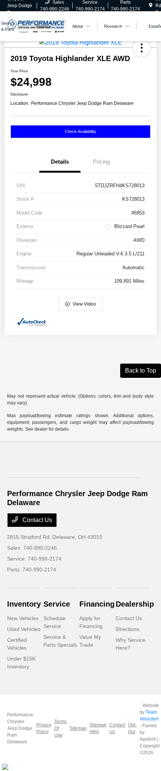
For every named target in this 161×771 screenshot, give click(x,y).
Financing (97, 604)
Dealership (135, 604)
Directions (127, 629)
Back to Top (140, 370)
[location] (150, 5)
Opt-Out (132, 728)
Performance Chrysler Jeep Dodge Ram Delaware (20, 728)
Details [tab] (60, 161)
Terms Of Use (60, 728)
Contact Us (36, 520)
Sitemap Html (97, 728)
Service (56, 604)
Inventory (24, 604)
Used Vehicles (23, 629)
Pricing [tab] (101, 161)
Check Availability (80, 131)
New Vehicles (23, 618)
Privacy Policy (43, 728)
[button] (141, 48)
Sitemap (78, 728)
